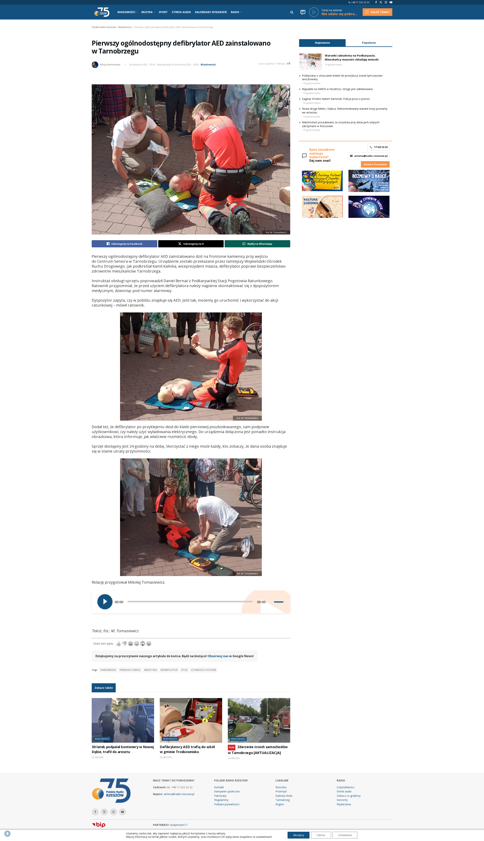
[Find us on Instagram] (386, 2)
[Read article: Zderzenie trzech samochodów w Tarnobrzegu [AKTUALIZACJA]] (259, 720)
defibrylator (169, 670)
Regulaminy (221, 800)
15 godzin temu (311, 130)
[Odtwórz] (104, 601)
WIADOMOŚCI (126, 12)
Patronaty (220, 796)
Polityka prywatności (226, 804)
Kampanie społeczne (227, 791)
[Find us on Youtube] (391, 2)
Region (279, 804)
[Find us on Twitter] (380, 2)
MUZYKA (147, 12)
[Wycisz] (271, 602)
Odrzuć (321, 835)
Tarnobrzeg (108, 670)
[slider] (279, 601)
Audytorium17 (178, 825)
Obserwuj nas (218, 656)
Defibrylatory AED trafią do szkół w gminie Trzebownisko (187, 749)
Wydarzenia (344, 804)
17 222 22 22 (381, 147)
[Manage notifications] (7, 834)
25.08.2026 (97, 757)
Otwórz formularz (375, 164)
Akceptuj (298, 835)
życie (184, 670)
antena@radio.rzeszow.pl (371, 156)
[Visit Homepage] (102, 12)
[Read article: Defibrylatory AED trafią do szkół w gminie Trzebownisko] (191, 720)
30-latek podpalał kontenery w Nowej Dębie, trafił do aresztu (123, 749)
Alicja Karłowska (110, 64)
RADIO (235, 12)
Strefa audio (344, 791)
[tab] (322, 42)
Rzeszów (280, 787)
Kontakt (219, 787)
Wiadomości (208, 64)
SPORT (163, 12)
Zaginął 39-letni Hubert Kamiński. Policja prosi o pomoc (336, 99)
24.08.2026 (234, 758)
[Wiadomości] (303, 12)
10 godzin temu (333, 64)
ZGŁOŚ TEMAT (380, 12)
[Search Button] (291, 12)
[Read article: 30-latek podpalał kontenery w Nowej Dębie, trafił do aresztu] (123, 720)
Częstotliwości (345, 787)
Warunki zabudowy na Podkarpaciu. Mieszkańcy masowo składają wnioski (352, 57)
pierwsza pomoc (130, 670)
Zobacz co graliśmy (349, 796)
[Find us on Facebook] (376, 2)
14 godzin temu (311, 103)
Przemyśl (281, 791)
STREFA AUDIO (181, 12)
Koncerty (342, 800)
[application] (191, 601)
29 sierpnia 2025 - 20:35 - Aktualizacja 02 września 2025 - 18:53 (164, 64)
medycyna (150, 670)
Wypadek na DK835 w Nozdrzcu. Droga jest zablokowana (337, 89)
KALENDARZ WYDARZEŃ (211, 12)
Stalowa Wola (283, 796)
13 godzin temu (311, 93)
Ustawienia (345, 835)
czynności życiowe (203, 670)
